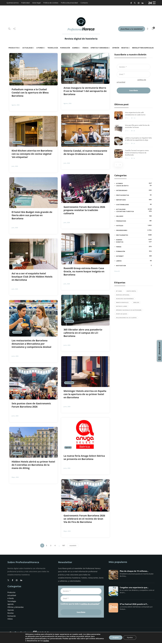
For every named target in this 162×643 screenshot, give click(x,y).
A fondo (40, 48)
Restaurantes (134, 235)
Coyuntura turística (134, 211)
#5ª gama (119, 291)
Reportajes (134, 200)
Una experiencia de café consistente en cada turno (135, 113)
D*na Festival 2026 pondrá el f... (134, 604)
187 (63, 545)
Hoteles (134, 225)
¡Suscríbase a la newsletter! (131, 29)
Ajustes (130, 637)
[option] (133, 135)
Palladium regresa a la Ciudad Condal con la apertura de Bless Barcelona (30, 92)
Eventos (134, 242)
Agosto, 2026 (15, 105)
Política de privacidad (69, 3)
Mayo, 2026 (15, 477)
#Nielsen (136, 302)
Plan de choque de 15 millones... (134, 571)
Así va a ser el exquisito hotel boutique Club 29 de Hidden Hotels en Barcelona (32, 276)
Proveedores (134, 230)
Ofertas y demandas (99, 48)
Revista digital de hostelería (81, 38)
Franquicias (134, 221)
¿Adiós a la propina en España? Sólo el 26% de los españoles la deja (138, 139)
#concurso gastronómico (125, 298)
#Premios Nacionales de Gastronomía (128, 310)
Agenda (75, 48)
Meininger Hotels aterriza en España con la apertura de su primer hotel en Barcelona (85, 394)
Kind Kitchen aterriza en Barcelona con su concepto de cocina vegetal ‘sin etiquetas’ (32, 154)
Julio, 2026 (67, 163)
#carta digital (131, 291)
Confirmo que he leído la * (131, 81)
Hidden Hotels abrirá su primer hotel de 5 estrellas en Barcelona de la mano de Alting (33, 465)
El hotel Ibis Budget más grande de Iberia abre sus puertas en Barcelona (32, 215)
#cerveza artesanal (123, 295)
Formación (65, 48)
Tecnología (52, 48)
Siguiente (72, 545)
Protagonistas (134, 195)
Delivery (134, 216)
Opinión (115, 48)
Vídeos (85, 48)
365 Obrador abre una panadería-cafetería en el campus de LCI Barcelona (83, 333)
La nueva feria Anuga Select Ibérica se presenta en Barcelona (84, 457)
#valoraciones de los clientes (126, 317)
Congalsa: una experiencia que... (134, 587)
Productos (14, 48)
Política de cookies (50, 3)
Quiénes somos (13, 3)
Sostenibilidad (134, 204)
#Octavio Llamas (121, 306)
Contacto (84, 3)
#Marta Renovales (122, 302)
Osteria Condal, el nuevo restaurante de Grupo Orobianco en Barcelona (85, 152)
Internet (134, 256)
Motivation (134, 265)
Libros (134, 261)
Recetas (124, 48)
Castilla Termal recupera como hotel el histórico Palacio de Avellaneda (137, 152)
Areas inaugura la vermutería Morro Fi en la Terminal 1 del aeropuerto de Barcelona (85, 91)
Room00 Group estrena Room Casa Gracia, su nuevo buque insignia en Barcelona (84, 271)
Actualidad (27, 48)
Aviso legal (36, 3)
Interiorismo (134, 190)
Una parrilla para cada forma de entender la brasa (137, 126)
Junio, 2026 (67, 345)
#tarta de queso (121, 314)
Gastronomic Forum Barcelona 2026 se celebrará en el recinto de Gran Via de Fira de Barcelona (84, 519)
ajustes (46, 641)
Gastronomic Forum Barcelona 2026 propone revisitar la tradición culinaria (84, 210)
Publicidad (25, 3)
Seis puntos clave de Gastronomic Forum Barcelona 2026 (31, 405)
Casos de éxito (134, 186)
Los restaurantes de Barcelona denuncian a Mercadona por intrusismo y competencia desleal (32, 344)
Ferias (134, 247)
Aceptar (116, 637)
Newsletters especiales (143, 48)
